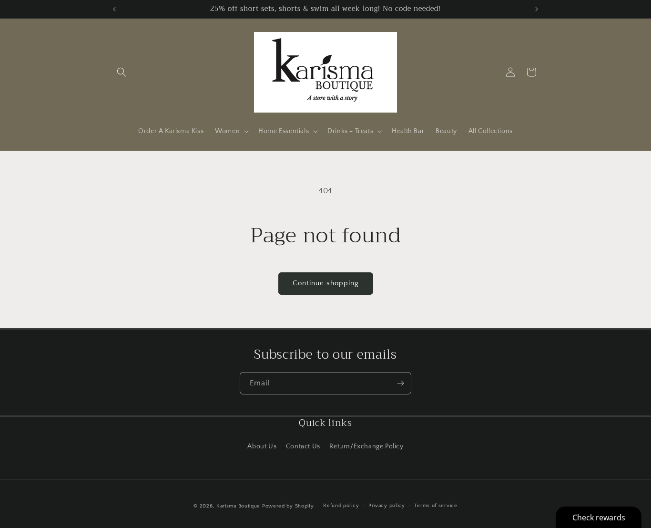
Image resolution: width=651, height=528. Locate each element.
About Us (261, 446)
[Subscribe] (400, 383)
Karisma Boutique (238, 506)
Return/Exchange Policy (366, 446)
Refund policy (341, 505)
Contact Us (303, 446)
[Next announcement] (536, 9)
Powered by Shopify (288, 506)
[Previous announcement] (114, 9)
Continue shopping (326, 283)
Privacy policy (386, 505)
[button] (121, 72)
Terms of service (435, 505)
